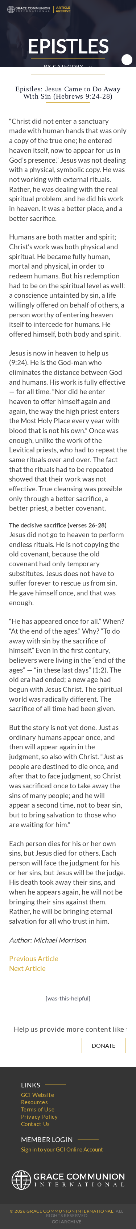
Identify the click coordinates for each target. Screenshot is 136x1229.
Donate (103, 1045)
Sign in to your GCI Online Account (62, 1149)
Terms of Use (38, 1109)
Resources (34, 1102)
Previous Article (33, 959)
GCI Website (37, 1094)
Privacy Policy (39, 1116)
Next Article (27, 968)
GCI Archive (67, 1221)
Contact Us (35, 1124)
